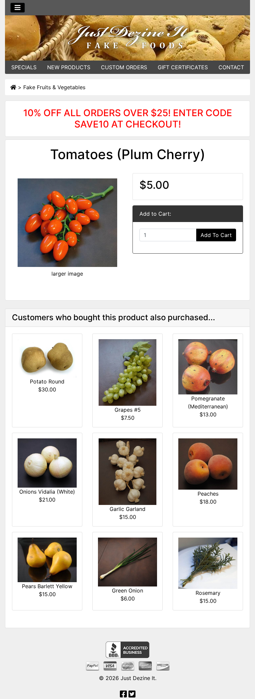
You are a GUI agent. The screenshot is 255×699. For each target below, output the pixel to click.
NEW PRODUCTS (68, 67)
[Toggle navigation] (17, 8)
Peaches (208, 493)
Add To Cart (216, 235)
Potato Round (47, 381)
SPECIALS (24, 67)
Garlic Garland (127, 509)
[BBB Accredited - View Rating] (127, 649)
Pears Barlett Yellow (47, 586)
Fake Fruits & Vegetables (54, 87)
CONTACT (231, 67)
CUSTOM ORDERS (124, 67)
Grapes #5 (128, 409)
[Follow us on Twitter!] (131, 695)
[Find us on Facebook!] (123, 695)
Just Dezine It (138, 678)
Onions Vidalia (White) (47, 491)
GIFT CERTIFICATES (183, 67)
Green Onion (127, 590)
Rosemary (208, 592)
